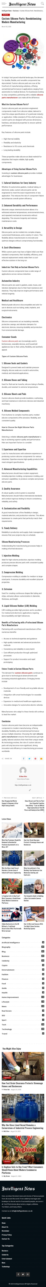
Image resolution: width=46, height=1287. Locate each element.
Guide (4, 988)
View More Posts (23, 779)
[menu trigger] (5, 3)
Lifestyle (5, 1002)
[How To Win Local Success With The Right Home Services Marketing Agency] (34, 914)
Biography (6, 947)
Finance (5, 979)
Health (4, 993)
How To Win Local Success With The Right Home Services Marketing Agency (33, 926)
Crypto (4, 965)
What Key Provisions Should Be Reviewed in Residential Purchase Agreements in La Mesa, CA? (11, 843)
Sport (4, 1020)
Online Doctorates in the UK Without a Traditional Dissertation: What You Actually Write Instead (11, 927)
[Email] (41, 758)
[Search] (42, 3)
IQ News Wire (23, 776)
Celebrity (5, 961)
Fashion (5, 974)
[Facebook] (23, 758)
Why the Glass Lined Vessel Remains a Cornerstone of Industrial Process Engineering (11, 870)
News (4, 1006)
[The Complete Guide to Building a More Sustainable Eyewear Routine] (34, 886)
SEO (3, 1015)
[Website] (29, 790)
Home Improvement (10, 997)
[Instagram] (28, 1274)
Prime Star (7, 1089)
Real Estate (7, 1011)
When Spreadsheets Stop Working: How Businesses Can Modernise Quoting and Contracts (33, 871)
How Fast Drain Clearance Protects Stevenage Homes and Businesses (34, 842)
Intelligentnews (19, 1284)
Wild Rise (6, 1131)
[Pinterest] (35, 758)
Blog (4, 951)
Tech (4, 1025)
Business (5, 15)
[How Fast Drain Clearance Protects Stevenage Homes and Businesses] (34, 830)
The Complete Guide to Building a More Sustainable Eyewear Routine (33, 898)
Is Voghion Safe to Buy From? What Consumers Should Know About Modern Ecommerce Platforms (11, 899)
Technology (7, 1029)
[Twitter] (29, 758)
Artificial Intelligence (11, 942)
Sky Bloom (7, 1176)
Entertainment (8, 970)
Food (4, 983)
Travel (4, 1034)
